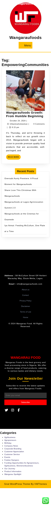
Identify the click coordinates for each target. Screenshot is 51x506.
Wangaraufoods (25, 37)
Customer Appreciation (14, 451)
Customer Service (12, 454)
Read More (14, 158)
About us (25, 290)
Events (7, 457)
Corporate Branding (12, 449)
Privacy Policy (25, 301)
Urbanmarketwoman (19, 124)
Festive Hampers (11, 460)
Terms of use (25, 312)
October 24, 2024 (18, 121)
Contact (25, 295)
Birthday (7, 443)
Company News (11, 446)
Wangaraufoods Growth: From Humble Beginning (24, 114)
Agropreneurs (10, 440)
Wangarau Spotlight (12, 474)
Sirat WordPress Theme (17, 484)
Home (25, 317)
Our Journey (9, 468)
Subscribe (25, 402)
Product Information (12, 471)
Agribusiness (9, 437)
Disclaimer (25, 306)
